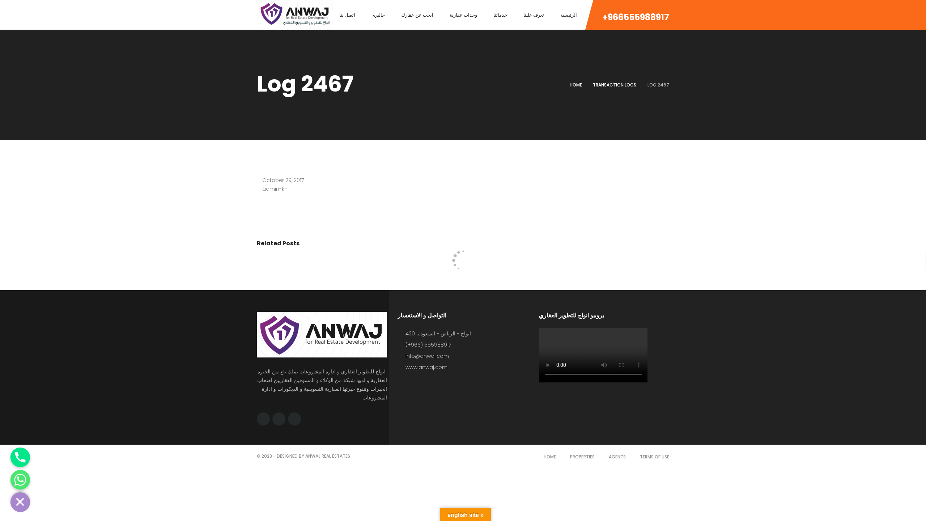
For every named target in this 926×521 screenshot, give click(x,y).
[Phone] (20, 457)
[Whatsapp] (20, 480)
